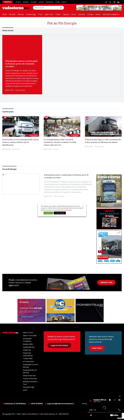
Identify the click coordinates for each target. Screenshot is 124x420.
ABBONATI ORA (106, 282)
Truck (40, 14)
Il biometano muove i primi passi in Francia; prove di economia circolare (21, 64)
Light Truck (49, 14)
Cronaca (90, 14)
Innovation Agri (28, 387)
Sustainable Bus (29, 347)
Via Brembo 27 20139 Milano (15, 404)
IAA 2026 (12, 14)
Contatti (57, 2)
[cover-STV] (109, 247)
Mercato (21, 14)
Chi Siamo (18, 2)
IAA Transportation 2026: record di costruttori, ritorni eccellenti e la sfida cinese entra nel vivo (60, 142)
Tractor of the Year (30, 379)
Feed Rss (64, 2)
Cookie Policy (68, 210)
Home (4, 14)
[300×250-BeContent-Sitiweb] (31, 310)
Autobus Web (28, 344)
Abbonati (7, 2)
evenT (25, 390)
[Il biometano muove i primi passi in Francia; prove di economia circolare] (67, 65)
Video (102, 146)
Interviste (81, 14)
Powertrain (27, 350)
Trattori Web (27, 358)
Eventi (98, 14)
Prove (73, 14)
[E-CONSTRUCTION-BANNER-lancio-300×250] (60, 310)
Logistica (66, 14)
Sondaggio (34, 2)
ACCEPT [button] (48, 213)
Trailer (57, 14)
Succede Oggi (31, 14)
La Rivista (41, 2)
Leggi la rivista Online (59, 345)
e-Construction (28, 361)
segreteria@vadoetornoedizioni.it (60, 404)
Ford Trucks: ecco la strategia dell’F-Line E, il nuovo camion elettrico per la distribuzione (20, 142)
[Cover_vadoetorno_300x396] (109, 191)
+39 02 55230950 (36, 404)
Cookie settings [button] (59, 213)
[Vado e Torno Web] (15, 7)
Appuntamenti (49, 2)
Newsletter (26, 2)
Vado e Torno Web (30, 335)
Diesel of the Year (29, 376)
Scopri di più (96, 348)
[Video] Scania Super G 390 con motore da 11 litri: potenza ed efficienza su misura (103, 140)
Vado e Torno (28, 332)
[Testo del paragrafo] (99, 8)
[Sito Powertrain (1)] (90, 310)
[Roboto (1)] (109, 219)
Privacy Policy (87, 404)
